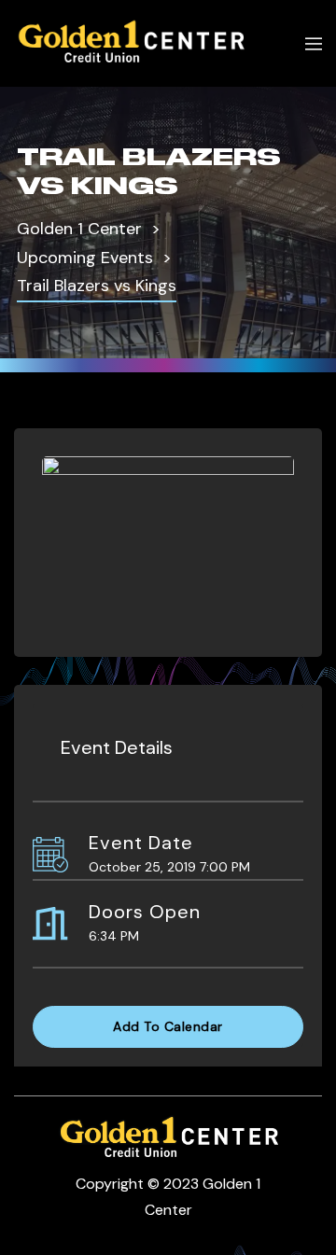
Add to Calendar (168, 1026)
